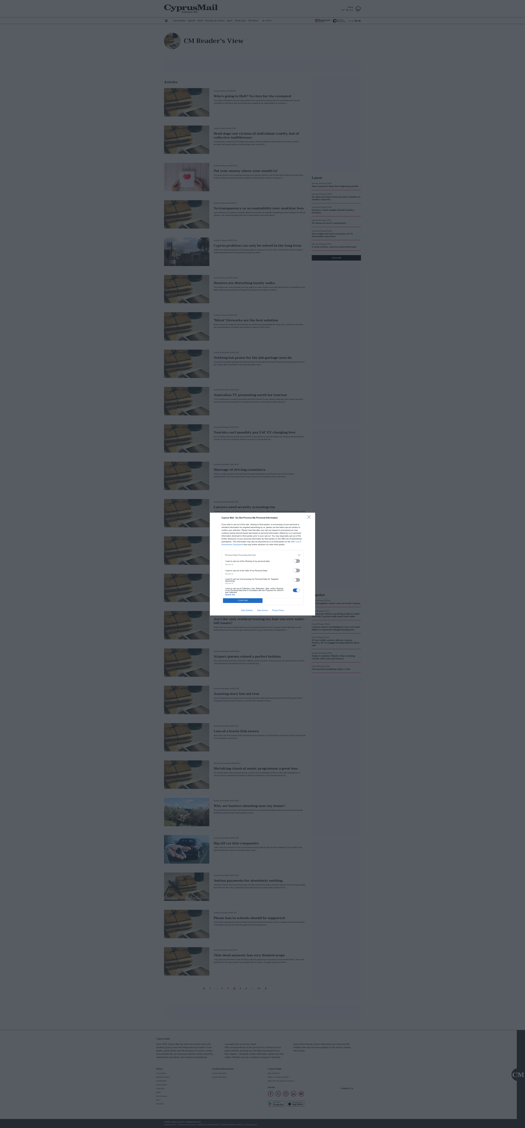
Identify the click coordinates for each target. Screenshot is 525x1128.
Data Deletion (247, 610)
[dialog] (262, 564)
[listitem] (262, 555)
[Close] (309, 518)
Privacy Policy (278, 610)
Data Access (262, 610)
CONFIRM (243, 601)
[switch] (296, 561)
